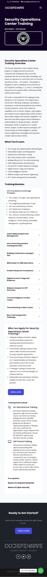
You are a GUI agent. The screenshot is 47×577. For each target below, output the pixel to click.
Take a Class (23, 531)
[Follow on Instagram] (29, 556)
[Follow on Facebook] (18, 556)
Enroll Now (16, 392)
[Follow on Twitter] (23, 556)
